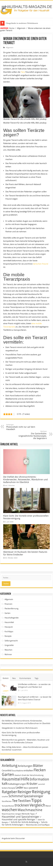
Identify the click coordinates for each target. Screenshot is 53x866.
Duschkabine (17, 770)
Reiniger (25, 792)
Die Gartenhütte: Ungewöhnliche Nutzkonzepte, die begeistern (33, 434)
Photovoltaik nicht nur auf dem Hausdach (20, 427)
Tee (15, 801)
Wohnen (8, 654)
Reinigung (41, 791)
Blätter (38, 766)
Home (11, 28)
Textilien (24, 801)
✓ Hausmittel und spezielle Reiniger (22, 818)
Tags (36, 678)
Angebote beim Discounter (13, 838)
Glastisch (17, 775)
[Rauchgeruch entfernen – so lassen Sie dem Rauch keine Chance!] (9, 701)
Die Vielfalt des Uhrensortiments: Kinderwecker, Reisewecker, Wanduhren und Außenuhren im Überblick (25, 480)
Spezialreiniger (33, 796)
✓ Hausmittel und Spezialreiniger (20, 815)
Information (39, 779)
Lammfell (41, 784)
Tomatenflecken (8, 806)
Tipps (36, 800)
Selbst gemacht (11, 641)
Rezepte (8, 636)
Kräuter (32, 783)
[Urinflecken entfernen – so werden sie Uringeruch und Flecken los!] (9, 688)
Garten (7, 613)
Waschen (8, 650)
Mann (26, 788)
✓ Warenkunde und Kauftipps (37, 825)
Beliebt (6, 678)
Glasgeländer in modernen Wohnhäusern (22, 23)
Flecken (40, 770)
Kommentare (25, 678)
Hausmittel (9, 622)
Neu (14, 678)
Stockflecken (7, 801)
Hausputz (9, 627)
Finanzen (8, 604)
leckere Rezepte (8, 788)
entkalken (28, 770)
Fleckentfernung (11, 608)
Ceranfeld (6, 770)
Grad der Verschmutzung (32, 775)
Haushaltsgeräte (12, 618)
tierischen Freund (40, 264)
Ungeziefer (9, 645)
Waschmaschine (30, 810)
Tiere (23, 72)
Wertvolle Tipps (28, 814)
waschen (9, 809)
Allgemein (21, 28)
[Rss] (26, 861)
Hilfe (25, 779)
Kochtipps (9, 631)
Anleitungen (25, 765)
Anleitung (9, 765)
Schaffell (5, 797)
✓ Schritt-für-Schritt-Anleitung (23, 822)
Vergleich (37, 805)
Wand (48, 806)
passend (33, 787)
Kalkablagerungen (17, 784)
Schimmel (16, 796)
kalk (5, 783)
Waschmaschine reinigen (11, 814)
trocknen (22, 805)
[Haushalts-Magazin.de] (26, 8)
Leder (19, 787)
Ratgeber (9, 792)
